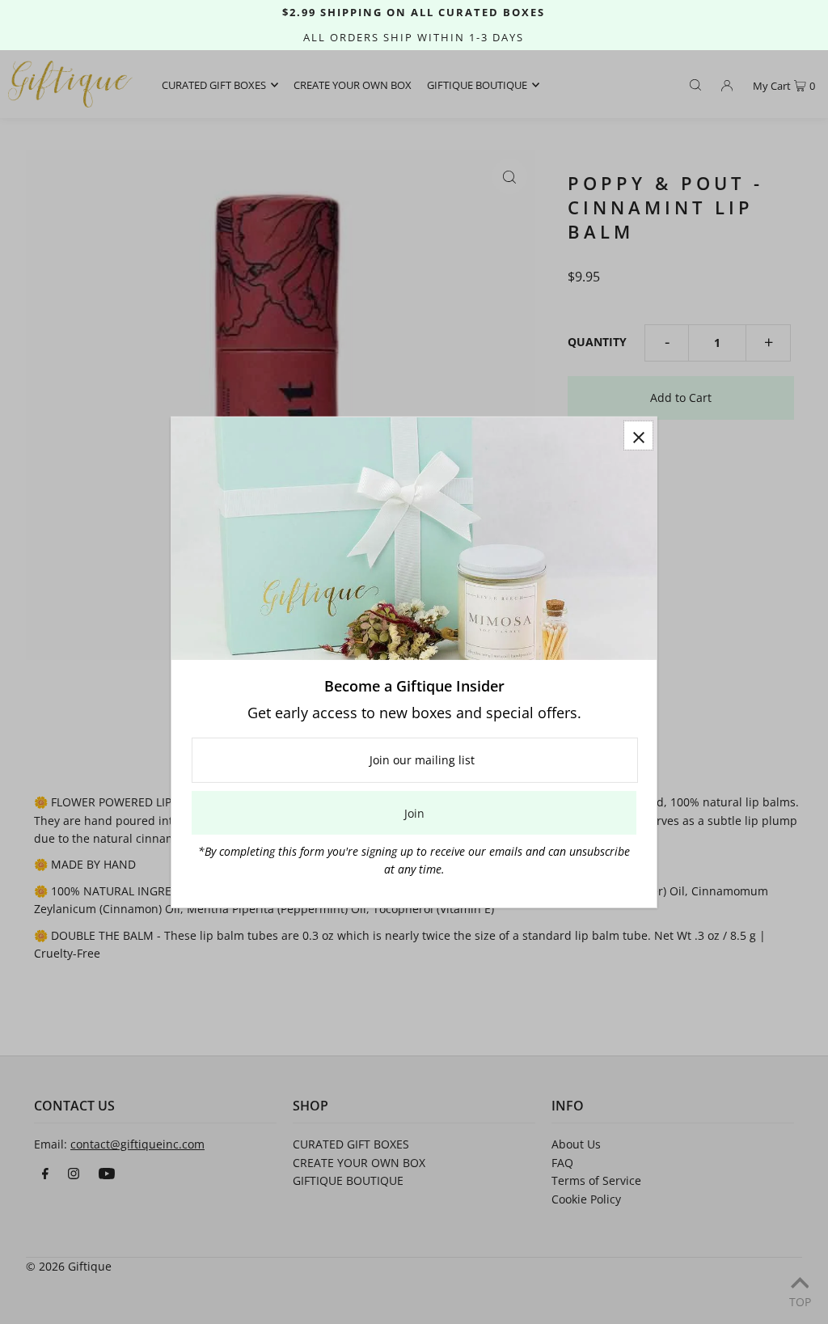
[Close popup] (638, 435)
